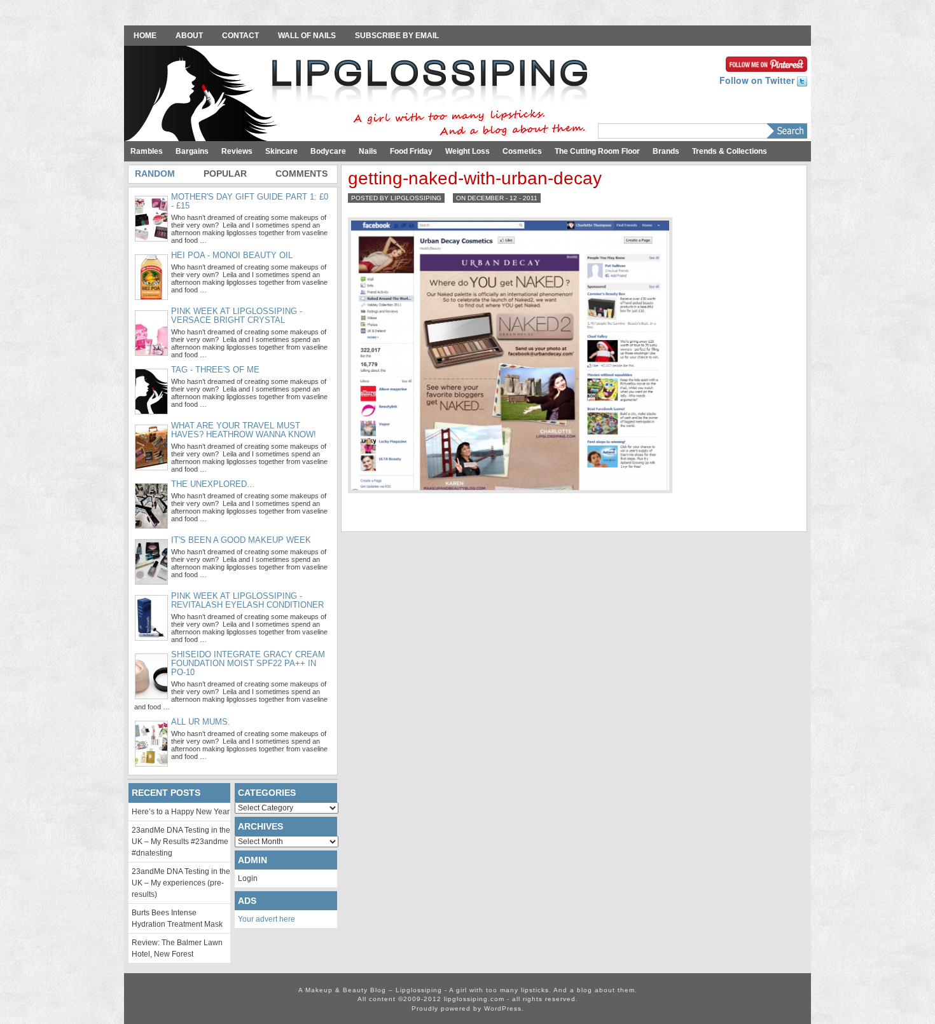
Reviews (237, 151)
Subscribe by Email (397, 35)
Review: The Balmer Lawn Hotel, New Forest (177, 948)
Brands (666, 151)
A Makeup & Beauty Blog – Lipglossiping (359, 95)
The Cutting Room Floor (597, 151)
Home (145, 35)
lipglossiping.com (474, 998)
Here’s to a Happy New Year (181, 811)
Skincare (281, 151)
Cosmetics (522, 151)
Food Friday (411, 151)
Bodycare (328, 151)
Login (248, 878)
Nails (368, 151)
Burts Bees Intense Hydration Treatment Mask (177, 918)
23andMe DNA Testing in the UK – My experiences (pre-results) (181, 883)
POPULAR (225, 173)
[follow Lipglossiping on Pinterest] (766, 63)
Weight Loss (467, 151)
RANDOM (155, 173)
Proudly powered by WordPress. (468, 1008)
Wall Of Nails (307, 35)
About (189, 35)
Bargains (192, 151)
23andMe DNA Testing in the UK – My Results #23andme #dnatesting (181, 841)
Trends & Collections (729, 151)
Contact (240, 35)
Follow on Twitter (758, 80)
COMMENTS (301, 173)
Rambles (146, 151)
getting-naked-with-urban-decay (475, 178)
